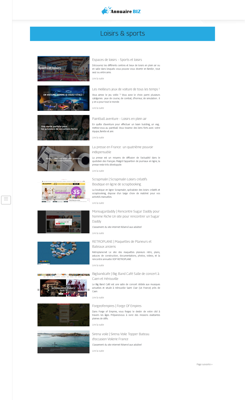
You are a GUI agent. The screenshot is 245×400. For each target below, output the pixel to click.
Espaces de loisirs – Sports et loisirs (117, 60)
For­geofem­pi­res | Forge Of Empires (117, 306)
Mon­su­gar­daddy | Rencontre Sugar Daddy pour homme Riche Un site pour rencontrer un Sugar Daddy (126, 216)
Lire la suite (98, 78)
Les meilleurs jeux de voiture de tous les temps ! (126, 89)
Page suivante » (204, 364)
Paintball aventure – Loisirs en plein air (119, 119)
